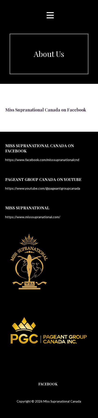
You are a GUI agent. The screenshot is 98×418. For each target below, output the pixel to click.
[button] (50, 15)
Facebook (47, 384)
